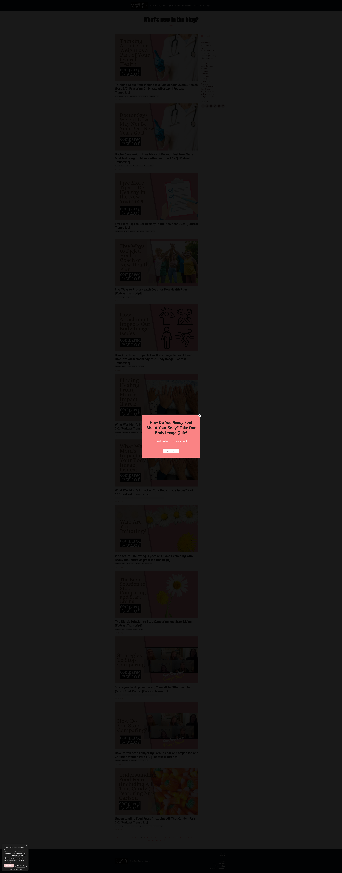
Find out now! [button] (171, 451)
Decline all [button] (21, 865)
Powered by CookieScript (15, 869)
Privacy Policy (7, 862)
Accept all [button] (9, 865)
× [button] (26, 845)
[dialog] (15, 857)
